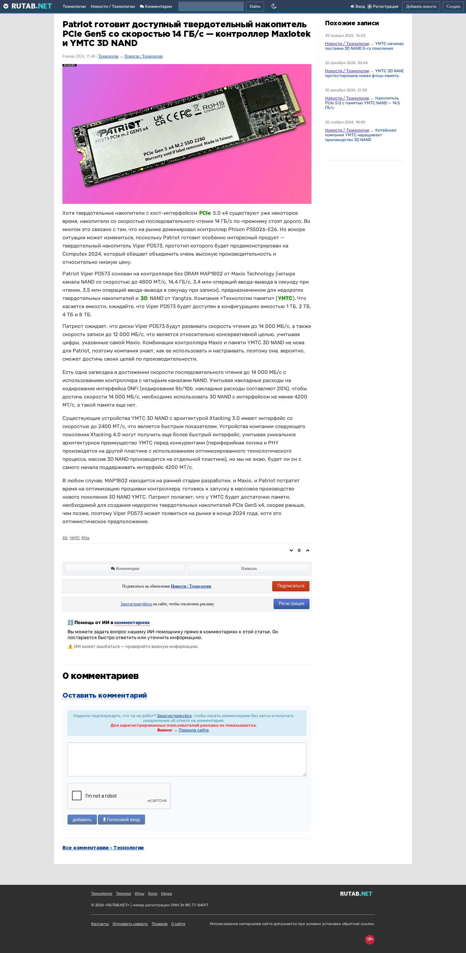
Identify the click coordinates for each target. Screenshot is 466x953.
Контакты (100, 924)
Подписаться (290, 585)
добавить (82, 819)
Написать (249, 568)
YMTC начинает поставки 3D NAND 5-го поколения (365, 46)
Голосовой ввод (123, 819)
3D (65, 538)
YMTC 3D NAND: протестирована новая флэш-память (365, 73)
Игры (139, 893)
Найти (255, 6)
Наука (166, 893)
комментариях (132, 622)
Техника (123, 893)
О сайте (178, 924)
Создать (453, 6)
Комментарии (158, 6)
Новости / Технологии (113, 6)
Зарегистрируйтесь (136, 604)
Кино (152, 893)
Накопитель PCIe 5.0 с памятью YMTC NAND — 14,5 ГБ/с (362, 103)
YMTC (74, 538)
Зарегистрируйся (174, 715)
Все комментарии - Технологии (103, 848)
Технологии (74, 6)
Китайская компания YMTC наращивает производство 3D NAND (360, 135)
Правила (160, 924)
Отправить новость (130, 924)
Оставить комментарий (104, 696)
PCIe (85, 538)
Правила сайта (194, 730)
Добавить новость (421, 6)
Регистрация (291, 603)
